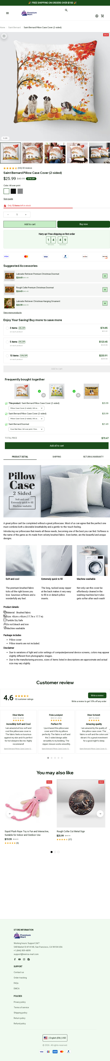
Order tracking (20, 978)
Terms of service (21, 1007)
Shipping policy (20, 1013)
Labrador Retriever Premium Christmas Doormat (37, 274)
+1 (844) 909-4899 (22, 950)
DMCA (16, 988)
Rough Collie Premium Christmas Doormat (35, 287)
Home (2, 27)
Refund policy (20, 1023)
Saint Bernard (14, 27)
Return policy (19, 1018)
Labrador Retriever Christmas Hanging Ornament (38, 301)
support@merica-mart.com (26, 954)
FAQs (16, 983)
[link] (10, 10)
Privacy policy (20, 1002)
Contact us (19, 972)
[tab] (48, 758)
